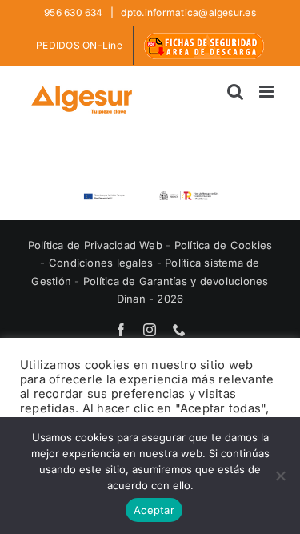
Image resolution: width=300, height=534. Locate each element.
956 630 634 (75, 12)
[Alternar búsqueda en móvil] (235, 91)
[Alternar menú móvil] (267, 91)
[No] (280, 476)
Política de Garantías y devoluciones (176, 281)
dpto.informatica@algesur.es (187, 12)
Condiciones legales (103, 262)
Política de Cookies (223, 245)
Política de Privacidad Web (97, 245)
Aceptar (154, 510)
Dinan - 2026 (150, 298)
